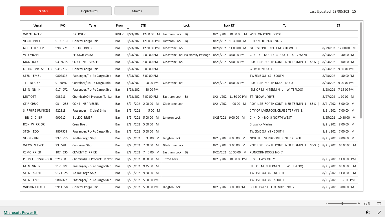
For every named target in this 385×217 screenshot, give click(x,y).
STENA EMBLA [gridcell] (33, 76)
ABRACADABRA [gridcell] (33, 118)
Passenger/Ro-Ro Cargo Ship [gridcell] (91, 76)
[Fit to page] (377, 203)
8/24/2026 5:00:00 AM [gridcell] (338, 104)
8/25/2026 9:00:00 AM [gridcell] (228, 118)
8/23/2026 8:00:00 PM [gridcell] (228, 83)
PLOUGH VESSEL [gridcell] (83, 55)
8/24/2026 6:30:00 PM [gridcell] (338, 180)
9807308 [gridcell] (61, 131)
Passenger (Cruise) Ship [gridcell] (89, 111)
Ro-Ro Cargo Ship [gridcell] (84, 138)
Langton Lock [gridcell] (171, 118)
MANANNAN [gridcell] (31, 90)
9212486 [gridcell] (62, 159)
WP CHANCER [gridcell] (32, 34)
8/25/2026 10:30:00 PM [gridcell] (229, 41)
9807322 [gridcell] (61, 76)
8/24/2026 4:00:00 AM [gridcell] (229, 104)
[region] (192, 100)
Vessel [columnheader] (38, 25)
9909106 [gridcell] (62, 118)
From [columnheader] (119, 25)
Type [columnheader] (92, 25)
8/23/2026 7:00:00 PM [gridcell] (142, 97)
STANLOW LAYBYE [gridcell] (262, 97)
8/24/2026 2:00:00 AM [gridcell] (142, 104)
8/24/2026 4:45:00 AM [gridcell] (143, 111)
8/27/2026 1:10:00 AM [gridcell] (337, 97)
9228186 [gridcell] (62, 111)
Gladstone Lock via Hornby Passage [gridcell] (186, 55)
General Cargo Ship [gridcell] (85, 41)
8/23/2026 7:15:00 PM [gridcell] (337, 90)
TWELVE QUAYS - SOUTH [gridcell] (267, 76)
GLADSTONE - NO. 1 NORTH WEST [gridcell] (273, 48)
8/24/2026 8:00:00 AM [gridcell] (338, 125)
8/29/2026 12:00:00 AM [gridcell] (338, 48)
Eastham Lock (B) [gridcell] (175, 34)
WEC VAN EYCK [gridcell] (33, 145)
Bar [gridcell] (117, 41)
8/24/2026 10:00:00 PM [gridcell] (229, 159)
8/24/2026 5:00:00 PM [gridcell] (142, 180)
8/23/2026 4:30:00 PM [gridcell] (338, 55)
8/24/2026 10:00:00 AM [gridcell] (230, 34)
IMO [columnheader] (62, 25)
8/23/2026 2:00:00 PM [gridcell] (142, 55)
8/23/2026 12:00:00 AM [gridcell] (143, 34)
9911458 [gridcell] (62, 187)
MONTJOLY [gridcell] (30, 62)
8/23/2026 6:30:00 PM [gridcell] (338, 76)
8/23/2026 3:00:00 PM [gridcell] (228, 55)
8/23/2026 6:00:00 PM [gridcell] (338, 62)
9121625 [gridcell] (62, 173)
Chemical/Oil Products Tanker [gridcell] (92, 97)
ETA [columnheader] (339, 25)
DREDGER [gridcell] (78, 34)
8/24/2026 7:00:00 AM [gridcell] (338, 111)
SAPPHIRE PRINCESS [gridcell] (36, 111)
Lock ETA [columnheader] (230, 25)
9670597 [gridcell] (62, 83)
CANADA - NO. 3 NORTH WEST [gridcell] (270, 118)
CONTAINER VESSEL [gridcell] (85, 62)
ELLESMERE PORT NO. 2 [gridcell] (266, 41)
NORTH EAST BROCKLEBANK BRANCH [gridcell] (275, 138)
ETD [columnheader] (143, 25)
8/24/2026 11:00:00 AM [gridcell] (339, 173)
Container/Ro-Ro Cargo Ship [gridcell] (91, 83)
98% (367, 203)
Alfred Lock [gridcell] (170, 159)
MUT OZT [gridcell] (29, 97)
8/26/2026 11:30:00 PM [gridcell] (229, 97)
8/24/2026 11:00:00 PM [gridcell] (338, 159)
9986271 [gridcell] (62, 48)
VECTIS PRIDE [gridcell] (32, 41)
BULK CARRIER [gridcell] (82, 48)
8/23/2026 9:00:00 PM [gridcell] (337, 83)
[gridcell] (62, 34)
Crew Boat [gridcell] (79, 125)
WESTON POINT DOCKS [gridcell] (266, 34)
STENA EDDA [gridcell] (31, 131)
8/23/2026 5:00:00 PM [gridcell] (228, 62)
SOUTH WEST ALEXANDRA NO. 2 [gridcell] (272, 187)
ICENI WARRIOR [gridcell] (34, 125)
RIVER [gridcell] (119, 34)
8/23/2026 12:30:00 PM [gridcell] (143, 48)
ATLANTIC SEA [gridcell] (32, 83)
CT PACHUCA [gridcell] (31, 104)
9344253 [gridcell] (62, 104)
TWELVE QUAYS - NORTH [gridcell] (267, 173)
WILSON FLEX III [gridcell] (34, 187)
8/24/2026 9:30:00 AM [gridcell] (142, 173)
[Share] (368, 212)
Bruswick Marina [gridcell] (261, 125)
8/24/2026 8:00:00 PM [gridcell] (338, 187)
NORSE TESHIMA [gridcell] (34, 48)
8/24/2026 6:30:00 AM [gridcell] (143, 138)
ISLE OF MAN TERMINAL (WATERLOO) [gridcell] (276, 90)
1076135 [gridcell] (62, 152)
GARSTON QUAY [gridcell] (261, 69)
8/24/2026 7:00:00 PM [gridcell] (229, 187)
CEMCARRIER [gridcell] (32, 152)
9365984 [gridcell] (62, 145)
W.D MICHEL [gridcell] (31, 55)
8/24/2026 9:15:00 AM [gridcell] (142, 166)
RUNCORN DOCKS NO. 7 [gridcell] (266, 152)
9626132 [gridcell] (62, 41)
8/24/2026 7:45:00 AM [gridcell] (143, 152)
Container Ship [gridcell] (82, 145)
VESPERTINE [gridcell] (31, 138)
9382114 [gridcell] (62, 97)
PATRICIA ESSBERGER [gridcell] (37, 159)
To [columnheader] (284, 25)
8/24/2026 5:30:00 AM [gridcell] (142, 125)
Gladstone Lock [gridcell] (173, 48)
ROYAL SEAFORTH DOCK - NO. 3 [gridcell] (271, 83)
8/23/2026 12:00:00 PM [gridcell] (143, 41)
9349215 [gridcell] (62, 62)
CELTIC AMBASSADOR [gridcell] (37, 69)
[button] (42, 10)
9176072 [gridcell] (62, 90)
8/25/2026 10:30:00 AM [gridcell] (338, 118)
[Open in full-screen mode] (379, 212)
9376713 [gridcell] (62, 138)
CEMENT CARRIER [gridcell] (84, 152)
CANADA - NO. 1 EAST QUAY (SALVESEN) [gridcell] (278, 55)
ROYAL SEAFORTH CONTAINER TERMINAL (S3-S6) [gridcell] (284, 62)
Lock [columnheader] (186, 25)
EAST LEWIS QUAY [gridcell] (262, 159)
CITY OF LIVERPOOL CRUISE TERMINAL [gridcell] (276, 111)
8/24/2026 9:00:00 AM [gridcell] (338, 138)
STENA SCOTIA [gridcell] (33, 173)
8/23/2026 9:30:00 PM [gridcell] (337, 69)
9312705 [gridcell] (61, 69)
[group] (89, 11)
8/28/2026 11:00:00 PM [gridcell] (229, 48)
